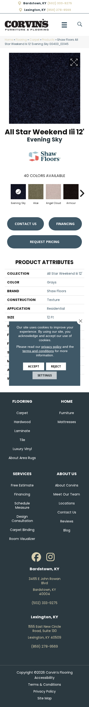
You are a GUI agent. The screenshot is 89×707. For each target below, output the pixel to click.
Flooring (21, 40)
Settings (44, 375)
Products (48, 40)
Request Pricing (44, 241)
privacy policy (51, 347)
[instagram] (50, 557)
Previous (7, 191)
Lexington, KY (35, 10)
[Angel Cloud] (53, 191)
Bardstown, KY (34, 3)
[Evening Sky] (18, 191)
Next (81, 191)
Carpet (34, 40)
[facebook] (36, 557)
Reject (56, 366)
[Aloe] (36, 191)
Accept (33, 366)
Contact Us (26, 223)
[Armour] (71, 191)
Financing (65, 223)
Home (9, 40)
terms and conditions (38, 351)
